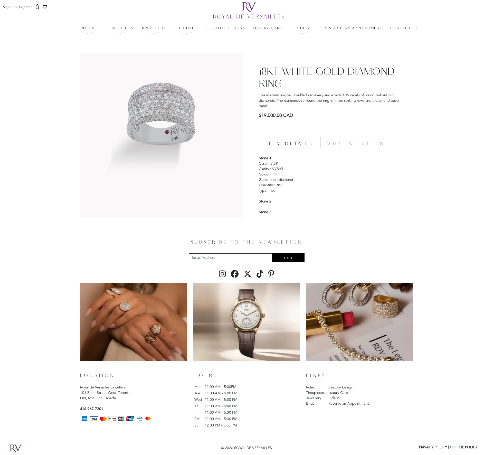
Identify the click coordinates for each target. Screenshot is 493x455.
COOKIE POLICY (464, 447)
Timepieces (315, 393)
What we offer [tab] (356, 144)
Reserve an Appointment (348, 403)
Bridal (310, 403)
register (25, 7)
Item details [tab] (290, 144)
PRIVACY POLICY (433, 447)
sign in (8, 7)
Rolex (310, 387)
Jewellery (313, 398)
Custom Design (340, 387)
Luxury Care (338, 393)
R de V (333, 398)
